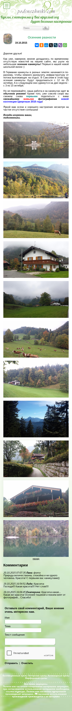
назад (36, 558)
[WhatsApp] (65, 45)
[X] (51, 45)
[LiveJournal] (56, 45)
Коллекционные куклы (15, 675)
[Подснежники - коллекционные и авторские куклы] (36, 14)
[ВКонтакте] (37, 45)
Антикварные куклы (58, 675)
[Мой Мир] (46, 45)
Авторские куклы (37, 675)
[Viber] (60, 45)
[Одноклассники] (42, 45)
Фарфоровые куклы (36, 678)
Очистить (27, 663)
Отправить (11, 663)
